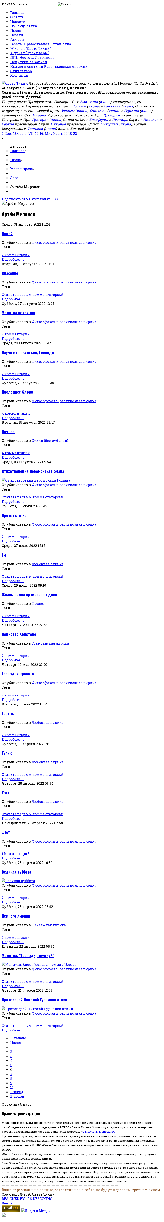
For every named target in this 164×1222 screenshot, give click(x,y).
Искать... (9, 4)
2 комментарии (16, 255)
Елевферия (98, 119)
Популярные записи (28, 62)
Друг (6, 832)
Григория (111, 115)
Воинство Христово (19, 634)
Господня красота (18, 673)
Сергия (8, 124)
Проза (15, 30)
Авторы (17, 39)
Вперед (16, 1092)
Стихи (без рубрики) (50, 440)
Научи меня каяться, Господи (28, 352)
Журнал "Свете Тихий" (30, 48)
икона (105, 101)
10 (12, 1087)
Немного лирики (16, 916)
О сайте (17, 17)
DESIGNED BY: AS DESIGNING (27, 1198)
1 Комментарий (15, 853)
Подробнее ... (13, 259)
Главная (17, 12)
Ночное (8, 431)
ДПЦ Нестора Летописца (32, 57)
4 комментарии (16, 413)
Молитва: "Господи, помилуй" (28, 955)
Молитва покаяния (18, 312)
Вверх (7, 1203)
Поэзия (16, 35)
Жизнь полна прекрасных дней (29, 594)
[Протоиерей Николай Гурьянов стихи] (37, 1008)
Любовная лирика (47, 564)
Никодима (109, 124)
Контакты (19, 75)
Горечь (8, 713)
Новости (17, 21)
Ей (4, 555)
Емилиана (89, 101)
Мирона (39, 115)
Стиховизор (21, 71)
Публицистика (23, 26)
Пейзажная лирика (49, 925)
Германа (131, 110)
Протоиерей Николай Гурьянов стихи (34, 999)
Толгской (35, 128)
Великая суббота (16, 872)
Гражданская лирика (50, 643)
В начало (18, 1038)
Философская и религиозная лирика (64, 242)
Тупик (7, 753)
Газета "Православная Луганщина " (41, 44)
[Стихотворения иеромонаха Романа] (36, 480)
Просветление (14, 515)
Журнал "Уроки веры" (29, 53)
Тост (6, 792)
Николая (150, 119)
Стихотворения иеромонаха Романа (33, 471)
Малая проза (21, 168)
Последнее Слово (17, 392)
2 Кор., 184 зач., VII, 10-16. (23, 133)
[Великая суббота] (18, 880)
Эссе (14, 177)
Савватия (112, 106)
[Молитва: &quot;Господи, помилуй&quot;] (39, 964)
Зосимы (79, 106)
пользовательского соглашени (95, 1167)
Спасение (10, 273)
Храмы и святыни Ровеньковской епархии (49, 66)
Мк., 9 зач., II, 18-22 (61, 133)
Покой (7, 233)
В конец (17, 1096)
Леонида (119, 119)
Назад (15, 1042)
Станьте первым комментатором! (32, 294)
